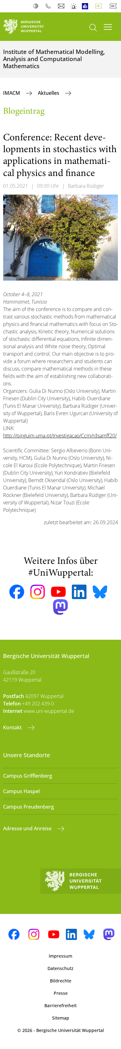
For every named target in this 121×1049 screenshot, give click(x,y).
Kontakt (13, 727)
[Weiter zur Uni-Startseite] (30, 27)
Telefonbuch (49, 6)
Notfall (74, 6)
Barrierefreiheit (60, 1005)
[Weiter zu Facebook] (16, 592)
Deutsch (100, 6)
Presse (61, 993)
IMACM (12, 93)
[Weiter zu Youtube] (58, 591)
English (114, 6)
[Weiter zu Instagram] (37, 592)
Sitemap (60, 1018)
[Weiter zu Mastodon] (60, 607)
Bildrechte (60, 981)
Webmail (62, 6)
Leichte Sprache (86, 6)
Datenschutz (60, 968)
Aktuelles (49, 93)
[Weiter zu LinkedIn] (79, 592)
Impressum (60, 956)
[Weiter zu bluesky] (99, 591)
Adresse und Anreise (28, 828)
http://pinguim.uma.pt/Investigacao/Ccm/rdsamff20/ (60, 435)
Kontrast (37, 6)
